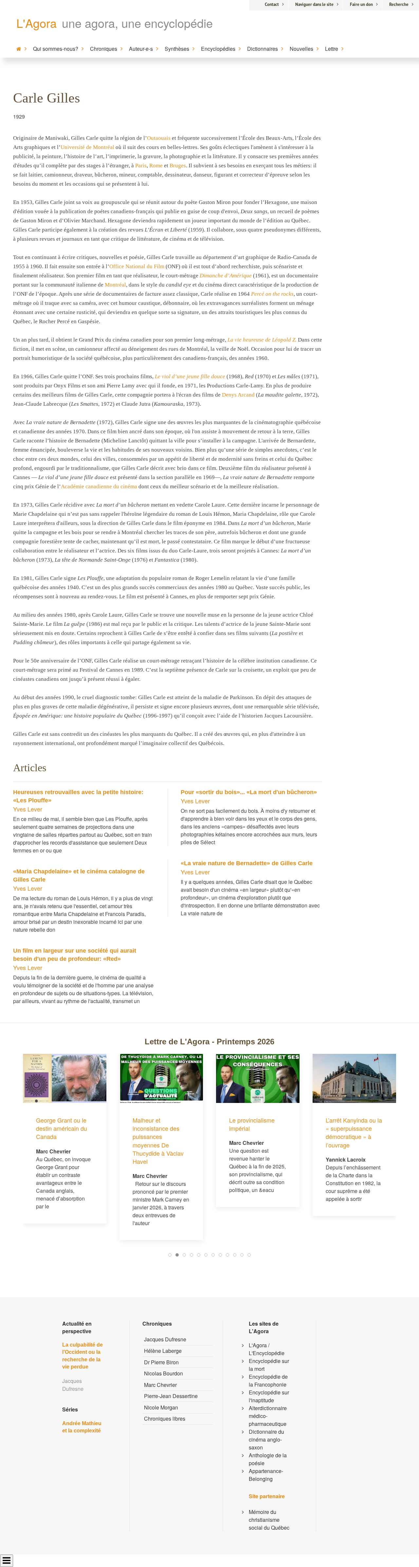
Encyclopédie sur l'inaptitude (269, 1396)
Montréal (115, 285)
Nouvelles (301, 48)
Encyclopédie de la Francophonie (268, 1380)
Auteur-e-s (141, 48)
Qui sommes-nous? (55, 48)
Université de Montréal (87, 147)
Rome (156, 165)
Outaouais (159, 138)
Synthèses (177, 48)
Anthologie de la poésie (268, 1459)
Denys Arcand (238, 395)
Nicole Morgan (161, 1407)
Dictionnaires (262, 48)
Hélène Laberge (163, 1350)
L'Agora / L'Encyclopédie (266, 1349)
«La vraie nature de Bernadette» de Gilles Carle (247, 863)
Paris (141, 165)
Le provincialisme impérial (155, 1124)
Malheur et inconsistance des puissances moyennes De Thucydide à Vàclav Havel (61, 1141)
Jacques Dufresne (165, 1339)
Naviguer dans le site (314, 4)
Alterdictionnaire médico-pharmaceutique (268, 1415)
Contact (272, 4)
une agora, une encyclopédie (137, 23)
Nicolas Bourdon (163, 1373)
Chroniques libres (164, 1418)
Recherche (399, 4)
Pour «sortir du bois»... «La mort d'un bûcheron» (249, 792)
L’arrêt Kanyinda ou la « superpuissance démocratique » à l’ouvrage (257, 1132)
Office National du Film (136, 266)
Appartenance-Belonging (266, 1475)
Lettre (331, 48)
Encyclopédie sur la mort (269, 1364)
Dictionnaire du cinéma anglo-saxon (266, 1439)
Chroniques (103, 48)
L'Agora (36, 23)
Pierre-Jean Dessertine (171, 1396)
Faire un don (361, 4)
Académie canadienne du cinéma (99, 486)
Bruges (178, 165)
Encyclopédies (218, 48)
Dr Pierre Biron (161, 1362)
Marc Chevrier (160, 1385)
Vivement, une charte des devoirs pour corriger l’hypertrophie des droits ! (354, 1083)
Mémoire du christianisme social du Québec (269, 1519)
